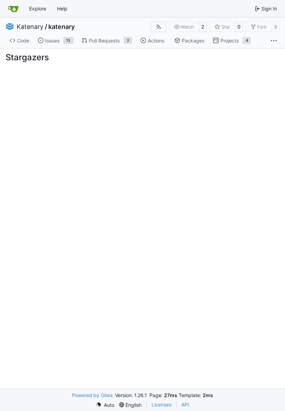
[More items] (273, 40)
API (185, 405)
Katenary (30, 26)
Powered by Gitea (92, 395)
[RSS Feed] (158, 27)
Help (62, 8)
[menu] (105, 405)
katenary (61, 26)
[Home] (13, 8)
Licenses (161, 405)
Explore (37, 8)
